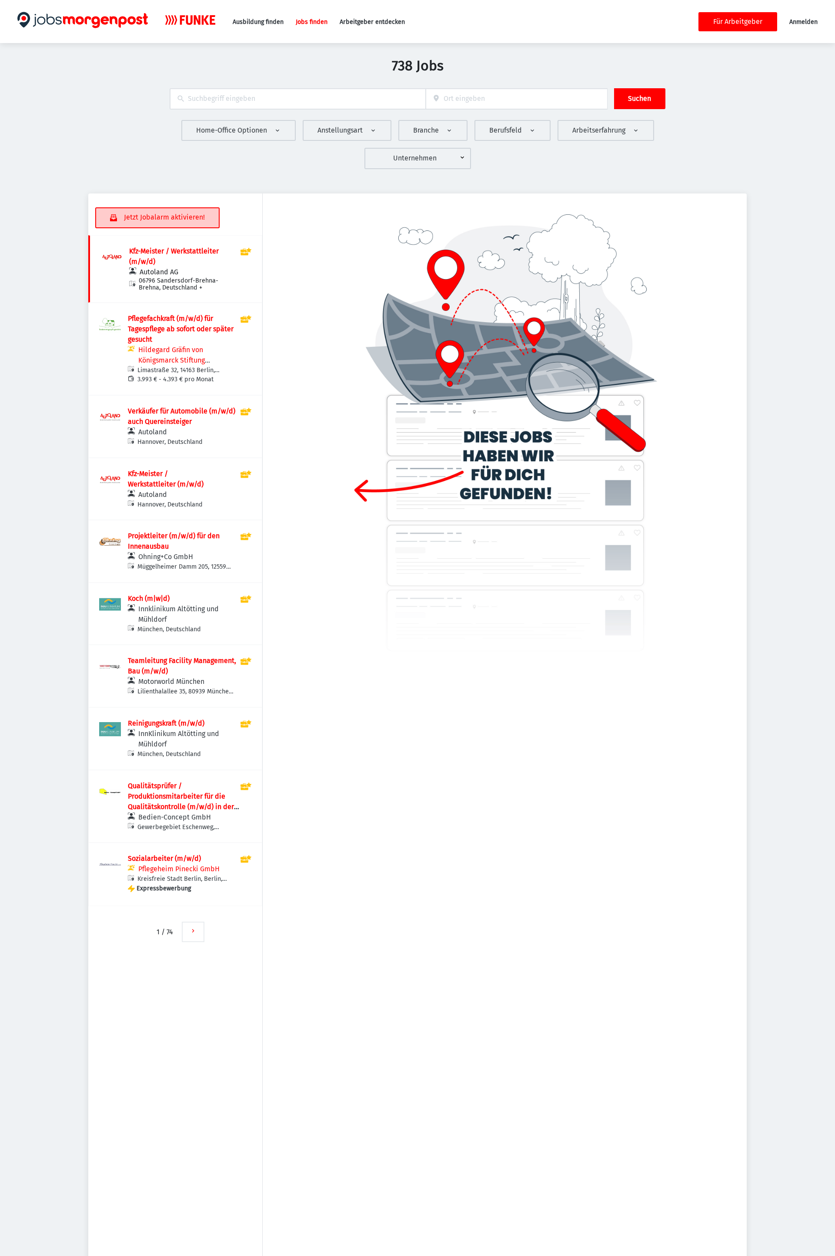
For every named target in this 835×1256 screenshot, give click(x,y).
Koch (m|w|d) (149, 598)
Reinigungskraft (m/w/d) (166, 723)
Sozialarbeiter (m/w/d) (164, 858)
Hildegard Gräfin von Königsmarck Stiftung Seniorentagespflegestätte (180, 360)
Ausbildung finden (258, 22)
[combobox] (298, 99)
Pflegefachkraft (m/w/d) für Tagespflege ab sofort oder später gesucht (181, 328)
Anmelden (803, 22)
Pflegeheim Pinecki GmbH (179, 869)
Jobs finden (311, 22)
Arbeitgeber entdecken (372, 22)
